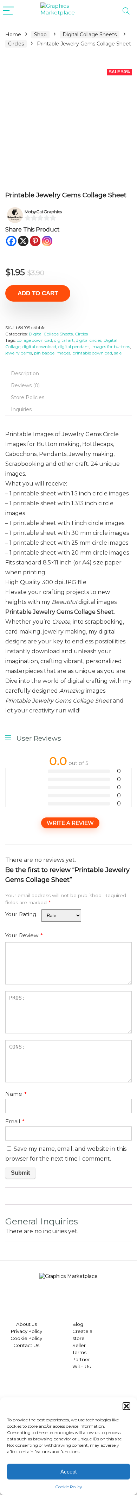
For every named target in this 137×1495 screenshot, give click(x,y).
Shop (40, 34)
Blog (77, 1324)
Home (13, 34)
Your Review (24, 935)
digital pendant (73, 346)
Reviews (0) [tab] (25, 385)
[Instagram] (47, 241)
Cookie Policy (68, 1486)
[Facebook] (11, 241)
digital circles (89, 340)
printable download (92, 353)
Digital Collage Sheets (90, 34)
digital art (64, 340)
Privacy (19, 1331)
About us (26, 1324)
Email (15, 1121)
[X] (23, 241)
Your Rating (20, 914)
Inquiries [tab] (21, 409)
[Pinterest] (35, 241)
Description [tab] (25, 373)
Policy (34, 1331)
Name (16, 1094)
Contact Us (26, 1345)
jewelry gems (18, 353)
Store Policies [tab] (27, 397)
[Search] (126, 11)
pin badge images (52, 353)
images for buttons (110, 346)
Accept (68, 1472)
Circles (16, 44)
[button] (126, 1406)
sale (118, 353)
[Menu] (8, 11)
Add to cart (38, 293)
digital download (39, 346)
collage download (34, 340)
